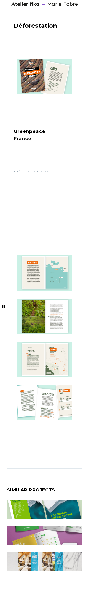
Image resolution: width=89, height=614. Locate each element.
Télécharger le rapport (34, 171)
